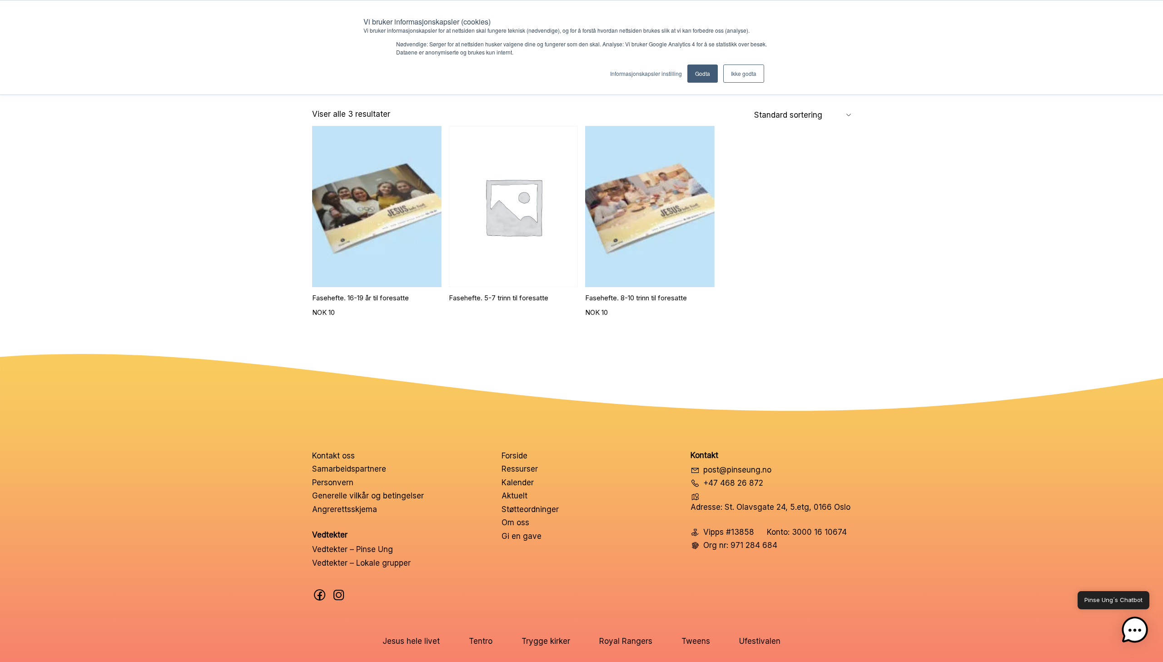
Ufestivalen (759, 641)
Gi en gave (522, 536)
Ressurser (520, 468)
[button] (1134, 632)
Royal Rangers (625, 641)
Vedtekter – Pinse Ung (352, 549)
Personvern (332, 482)
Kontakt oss (333, 455)
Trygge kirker (546, 641)
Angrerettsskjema (344, 509)
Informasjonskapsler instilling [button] (646, 73)
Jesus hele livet (411, 641)
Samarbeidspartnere (349, 468)
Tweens (695, 641)
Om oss (515, 522)
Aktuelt (514, 495)
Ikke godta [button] (743, 73)
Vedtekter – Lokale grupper (361, 562)
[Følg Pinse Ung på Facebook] (320, 595)
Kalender (518, 482)
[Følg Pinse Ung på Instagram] (339, 595)
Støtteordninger (530, 509)
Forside (514, 455)
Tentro (480, 641)
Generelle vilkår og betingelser (368, 495)
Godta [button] (702, 73)
